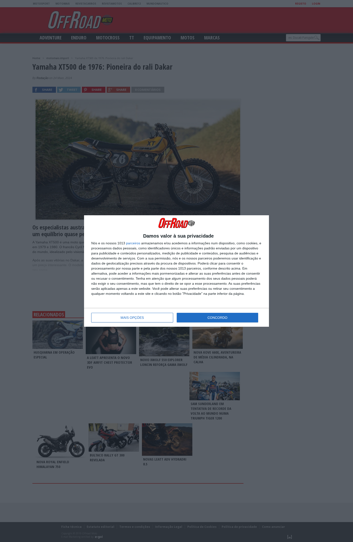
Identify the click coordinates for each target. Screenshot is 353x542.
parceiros (133, 243)
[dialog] (176, 271)
